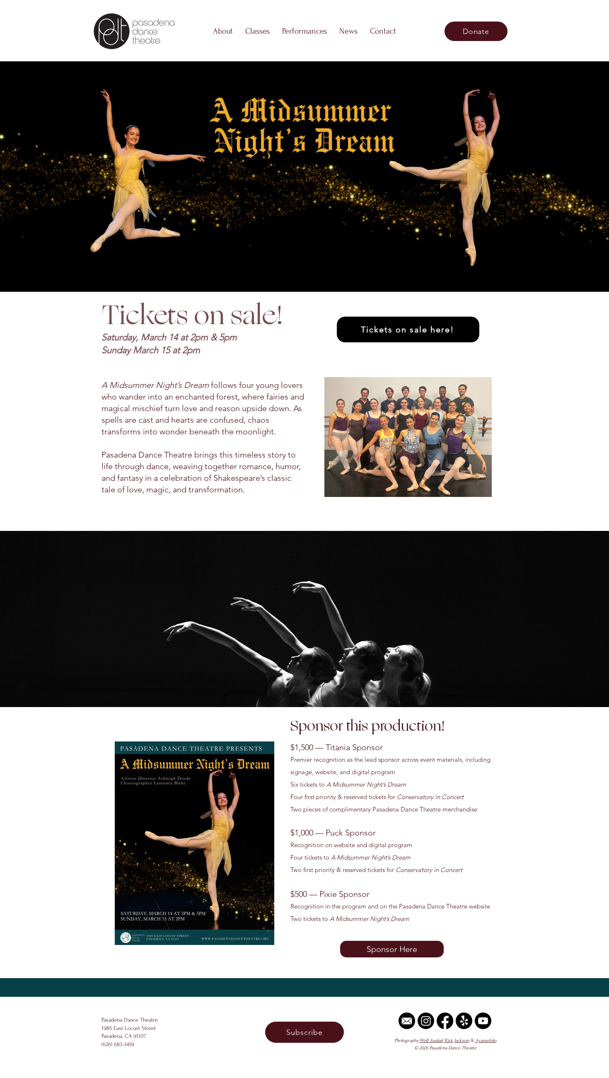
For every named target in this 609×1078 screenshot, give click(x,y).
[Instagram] (426, 1021)
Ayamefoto (485, 1040)
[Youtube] (483, 1021)
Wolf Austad (431, 1040)
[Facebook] (445, 1021)
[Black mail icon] (407, 1021)
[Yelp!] (464, 1021)
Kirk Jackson (457, 1040)
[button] (223, 31)
